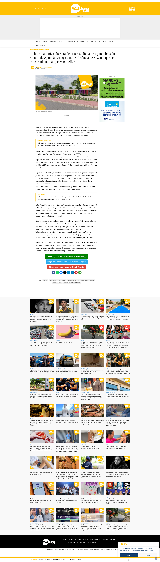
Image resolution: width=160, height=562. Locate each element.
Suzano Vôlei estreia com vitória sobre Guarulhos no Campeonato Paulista (67, 395)
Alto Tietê (45, 280)
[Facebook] (32, 8)
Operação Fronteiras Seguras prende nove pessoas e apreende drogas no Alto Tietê (42, 371)
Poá (31, 470)
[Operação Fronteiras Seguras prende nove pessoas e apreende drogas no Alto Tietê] (42, 360)
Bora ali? (82, 340)
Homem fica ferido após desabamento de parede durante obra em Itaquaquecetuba (92, 371)
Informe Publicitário (110, 392)
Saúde (46, 49)
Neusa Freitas (84, 314)
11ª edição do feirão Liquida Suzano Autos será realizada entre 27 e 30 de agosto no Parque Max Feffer (41, 343)
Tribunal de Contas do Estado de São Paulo (72, 282)
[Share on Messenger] (61, 272)
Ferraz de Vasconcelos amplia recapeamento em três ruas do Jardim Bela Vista (66, 371)
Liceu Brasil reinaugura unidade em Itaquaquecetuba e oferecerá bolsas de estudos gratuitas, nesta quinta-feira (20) (67, 527)
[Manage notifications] (156, 558)
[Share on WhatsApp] (57, 272)
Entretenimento (33, 392)
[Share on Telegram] (68, 272)
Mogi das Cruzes (109, 418)
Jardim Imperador (53, 280)
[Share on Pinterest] (76, 272)
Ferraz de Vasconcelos (60, 368)
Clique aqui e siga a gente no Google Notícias (66, 267)
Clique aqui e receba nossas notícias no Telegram (66, 262)
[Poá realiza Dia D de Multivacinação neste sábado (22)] (42, 462)
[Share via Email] (80, 272)
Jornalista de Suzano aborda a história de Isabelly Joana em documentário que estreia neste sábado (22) (117, 474)
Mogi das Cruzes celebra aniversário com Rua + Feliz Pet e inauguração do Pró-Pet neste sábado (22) (41, 396)
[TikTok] (39, 8)
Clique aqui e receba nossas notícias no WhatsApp (66, 256)
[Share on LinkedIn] (72, 272)
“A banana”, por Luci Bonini (64, 342)
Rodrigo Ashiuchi (84, 280)
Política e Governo (35, 49)
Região (42, 49)
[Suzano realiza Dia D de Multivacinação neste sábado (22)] (92, 436)
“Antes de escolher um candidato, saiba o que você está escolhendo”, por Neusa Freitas (92, 317)
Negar (148, 555)
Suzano (54, 282)
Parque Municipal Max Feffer (73, 280)
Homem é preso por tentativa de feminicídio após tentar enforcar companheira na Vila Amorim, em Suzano (90, 475)
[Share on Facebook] (53, 272)
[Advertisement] (80, 28)
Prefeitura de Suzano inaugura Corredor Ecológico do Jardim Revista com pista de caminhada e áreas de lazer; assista (118, 317)
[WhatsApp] (42, 8)
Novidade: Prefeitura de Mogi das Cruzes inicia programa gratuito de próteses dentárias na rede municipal (41, 448)
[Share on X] (64, 272)
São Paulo (92, 280)
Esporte (107, 368)
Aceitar (129, 555)
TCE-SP (59, 282)
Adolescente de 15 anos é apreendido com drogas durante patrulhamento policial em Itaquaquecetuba (92, 500)
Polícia (31, 314)
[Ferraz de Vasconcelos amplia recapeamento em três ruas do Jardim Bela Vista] (67, 360)
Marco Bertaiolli (62, 280)
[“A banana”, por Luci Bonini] (67, 332)
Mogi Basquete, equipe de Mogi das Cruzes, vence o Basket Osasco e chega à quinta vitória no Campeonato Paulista (118, 371)
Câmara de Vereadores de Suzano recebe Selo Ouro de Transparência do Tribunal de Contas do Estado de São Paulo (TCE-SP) (92, 397)
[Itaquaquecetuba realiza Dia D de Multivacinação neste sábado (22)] (118, 436)
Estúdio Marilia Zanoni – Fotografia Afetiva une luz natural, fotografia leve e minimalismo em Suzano (117, 396)
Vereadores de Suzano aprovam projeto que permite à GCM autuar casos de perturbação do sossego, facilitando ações (41, 423)
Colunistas (58, 340)
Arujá (82, 418)
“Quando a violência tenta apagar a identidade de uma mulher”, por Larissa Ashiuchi (67, 422)
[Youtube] (45, 8)
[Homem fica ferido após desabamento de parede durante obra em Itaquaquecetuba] (92, 360)
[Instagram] (35, 8)
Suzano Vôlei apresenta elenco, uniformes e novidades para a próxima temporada (67, 500)
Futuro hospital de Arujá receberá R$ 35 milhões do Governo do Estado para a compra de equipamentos (92, 422)
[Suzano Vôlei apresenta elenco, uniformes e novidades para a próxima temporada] (67, 488)
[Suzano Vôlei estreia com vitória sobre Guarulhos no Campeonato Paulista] (67, 384)
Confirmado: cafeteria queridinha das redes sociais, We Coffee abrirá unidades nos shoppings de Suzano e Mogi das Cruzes (92, 527)
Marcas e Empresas (34, 340)
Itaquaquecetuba (84, 368)
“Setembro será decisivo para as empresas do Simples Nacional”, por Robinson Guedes (41, 500)
